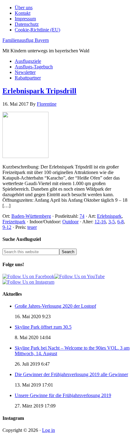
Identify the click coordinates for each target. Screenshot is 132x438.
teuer (32, 227)
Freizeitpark (13, 221)
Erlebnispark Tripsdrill (39, 91)
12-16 (100, 221)
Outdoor (70, 221)
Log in (48, 430)
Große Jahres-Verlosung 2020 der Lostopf (55, 306)
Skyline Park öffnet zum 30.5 (43, 327)
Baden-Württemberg (31, 216)
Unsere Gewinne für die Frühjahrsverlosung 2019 (63, 395)
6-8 (120, 221)
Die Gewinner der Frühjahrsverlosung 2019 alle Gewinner (71, 374)
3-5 (111, 221)
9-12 (6, 227)
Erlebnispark (109, 216)
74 (82, 216)
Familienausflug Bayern (25, 40)
